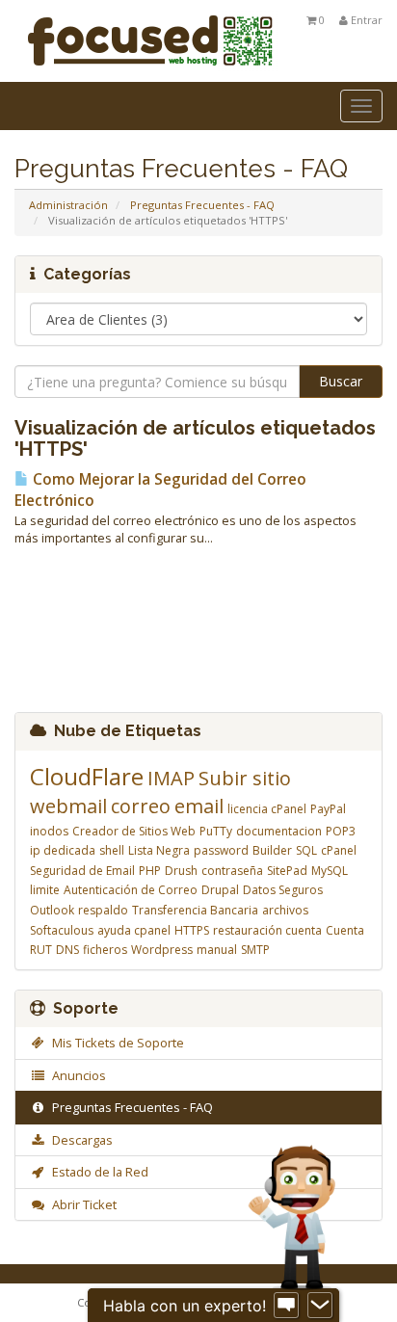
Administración (68, 205)
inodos (49, 831)
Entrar (365, 20)
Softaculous (61, 930)
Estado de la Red (97, 1171)
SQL (306, 850)
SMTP (255, 949)
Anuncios (76, 1075)
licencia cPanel (266, 809)
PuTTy (215, 831)
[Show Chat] (286, 1305)
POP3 (341, 831)
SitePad (287, 870)
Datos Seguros (283, 890)
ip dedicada (62, 850)
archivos (285, 910)
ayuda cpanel (134, 930)
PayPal (328, 809)
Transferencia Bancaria (195, 910)
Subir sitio (244, 778)
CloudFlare (87, 776)
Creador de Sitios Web (134, 831)
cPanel (339, 850)
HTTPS (191, 930)
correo (141, 806)
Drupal (220, 890)
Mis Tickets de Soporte (115, 1042)
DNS (67, 949)
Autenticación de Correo (131, 890)
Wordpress (162, 949)
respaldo (103, 910)
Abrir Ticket (81, 1204)
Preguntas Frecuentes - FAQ (202, 205)
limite (45, 890)
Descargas (79, 1140)
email (199, 806)
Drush (181, 870)
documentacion (279, 831)
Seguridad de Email (82, 870)
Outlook (52, 910)
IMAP (171, 778)
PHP (150, 870)
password (221, 850)
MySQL (329, 870)
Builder (272, 850)
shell (111, 850)
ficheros (105, 949)
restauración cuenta (267, 930)
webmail (68, 806)
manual (217, 949)
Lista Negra (159, 850)
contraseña (232, 870)
